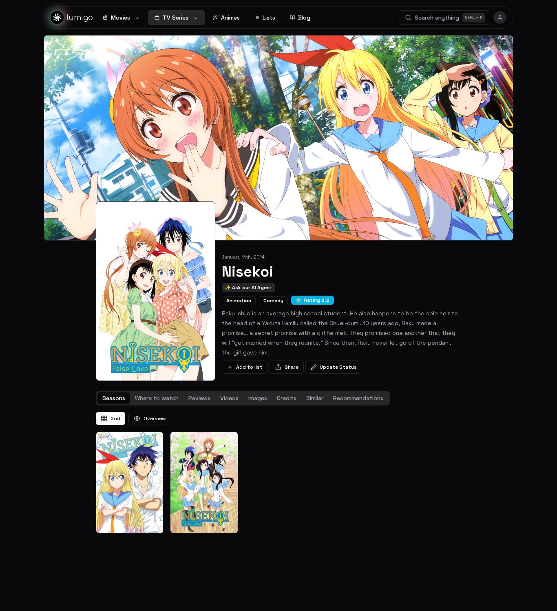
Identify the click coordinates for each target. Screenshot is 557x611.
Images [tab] (257, 398)
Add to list (249, 367)
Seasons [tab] (113, 398)
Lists (269, 17)
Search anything (448, 17)
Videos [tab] (229, 398)
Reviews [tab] (199, 398)
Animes (230, 17)
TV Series (175, 17)
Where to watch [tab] (157, 398)
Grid (115, 418)
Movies (120, 17)
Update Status (338, 367)
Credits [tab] (286, 398)
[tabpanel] (278, 473)
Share (291, 367)
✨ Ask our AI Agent (248, 287)
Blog (304, 17)
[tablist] (243, 398)
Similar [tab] (314, 398)
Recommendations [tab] (358, 398)
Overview (155, 418)
